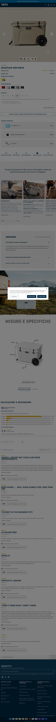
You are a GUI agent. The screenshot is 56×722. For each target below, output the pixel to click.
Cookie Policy (31, 291)
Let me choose (14, 296)
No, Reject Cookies (31, 296)
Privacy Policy (24, 291)
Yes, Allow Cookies (41, 296)
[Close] (46, 288)
